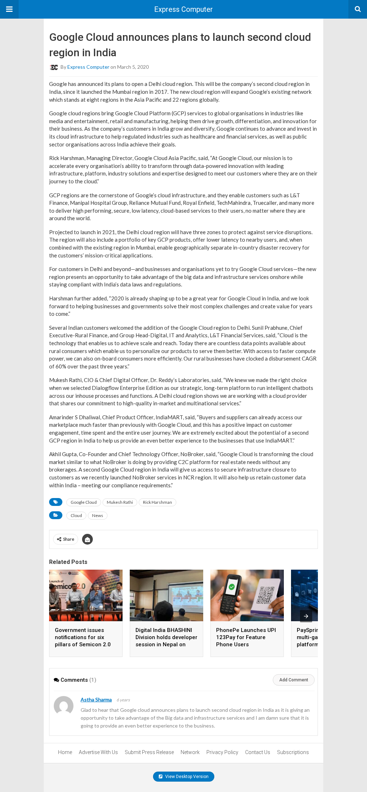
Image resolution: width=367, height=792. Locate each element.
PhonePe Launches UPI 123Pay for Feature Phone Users (246, 637)
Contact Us (257, 752)
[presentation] (306, 616)
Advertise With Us (98, 752)
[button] (9, 9)
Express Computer (183, 9)
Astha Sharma (96, 699)
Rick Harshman (157, 502)
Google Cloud (84, 502)
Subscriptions (293, 752)
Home (65, 752)
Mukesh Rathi (120, 502)
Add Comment (293, 679)
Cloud (76, 515)
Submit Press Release (149, 752)
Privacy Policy (222, 752)
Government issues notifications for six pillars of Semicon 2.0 (83, 637)
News (97, 515)
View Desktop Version (186, 776)
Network (190, 752)
